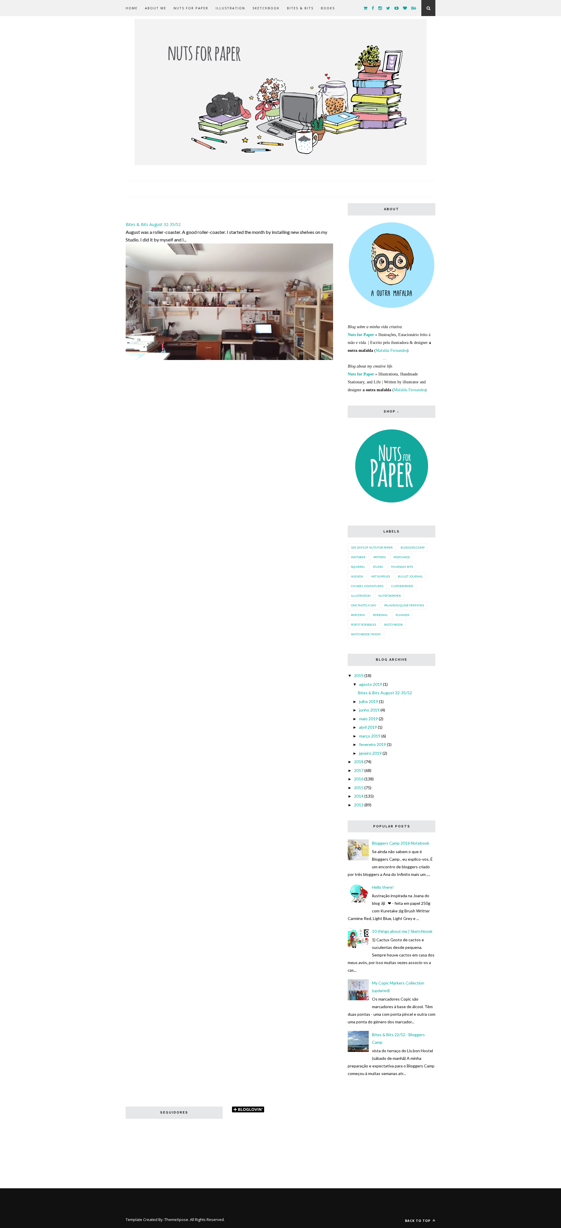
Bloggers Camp (413, 547)
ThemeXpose (176, 1219)
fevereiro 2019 (372, 744)
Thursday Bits (402, 566)
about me (155, 8)
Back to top (418, 1220)
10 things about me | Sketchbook (402, 931)
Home (132, 8)
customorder (402, 586)
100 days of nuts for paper (372, 547)
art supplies (380, 576)
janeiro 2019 (370, 753)
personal (380, 615)
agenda (357, 576)
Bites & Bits (300, 8)
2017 (358, 770)
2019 (358, 675)
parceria (358, 615)
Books (328, 8)
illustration (360, 595)
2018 (358, 761)
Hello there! (383, 887)
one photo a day (363, 605)
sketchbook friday (366, 634)
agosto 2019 (370, 684)
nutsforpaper (389, 595)
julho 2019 (368, 701)
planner (402, 615)
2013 (358, 804)
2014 (358, 796)
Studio (378, 566)
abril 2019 (368, 727)
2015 (358, 787)
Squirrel (358, 566)
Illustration (230, 8)
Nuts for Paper (191, 8)
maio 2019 (368, 718)
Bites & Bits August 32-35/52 (153, 224)
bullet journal (410, 576)
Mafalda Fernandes (391, 350)
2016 (358, 778)
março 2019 (369, 735)
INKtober (358, 557)
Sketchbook (266, 8)
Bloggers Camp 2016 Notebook (400, 843)
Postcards (402, 557)
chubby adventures (367, 586)
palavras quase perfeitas (404, 605)
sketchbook (393, 624)
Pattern (379, 557)
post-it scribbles (363, 624)
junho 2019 (369, 709)
